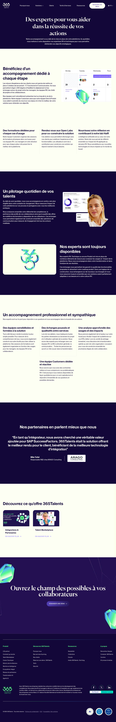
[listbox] (110, 6)
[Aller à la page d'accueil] (6, 5)
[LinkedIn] (109, 687)
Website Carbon (107, 692)
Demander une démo (57, 604)
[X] (101, 687)
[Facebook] (93, 687)
